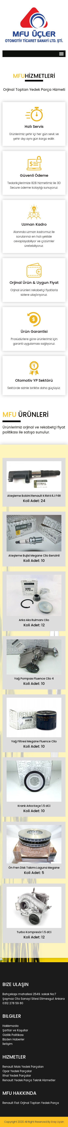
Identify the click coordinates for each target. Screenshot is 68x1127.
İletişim (7, 1044)
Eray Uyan (57, 1122)
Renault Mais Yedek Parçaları (23, 1067)
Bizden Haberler (13, 1039)
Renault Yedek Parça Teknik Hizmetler (28, 1080)
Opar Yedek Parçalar (17, 1071)
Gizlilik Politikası (13, 1035)
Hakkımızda (10, 1026)
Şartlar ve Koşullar (15, 1030)
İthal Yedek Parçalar (16, 1076)
